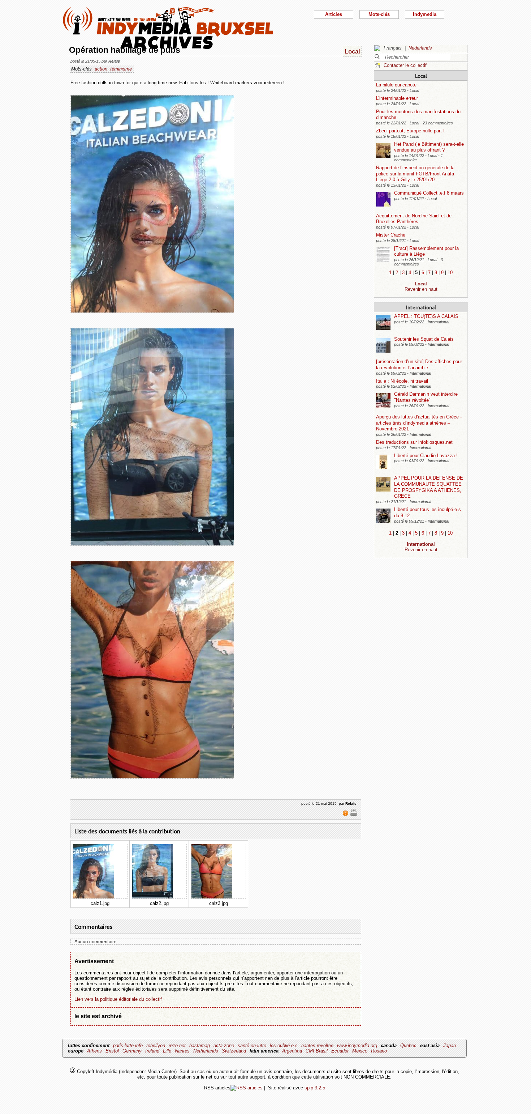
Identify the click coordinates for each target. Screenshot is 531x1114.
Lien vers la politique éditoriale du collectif (118, 999)
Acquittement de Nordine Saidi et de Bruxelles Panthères (414, 219)
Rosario (379, 1051)
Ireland (152, 1051)
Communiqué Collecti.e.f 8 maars (429, 193)
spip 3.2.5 (315, 1087)
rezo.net (177, 1045)
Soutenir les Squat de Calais (424, 339)
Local (421, 75)
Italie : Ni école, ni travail (402, 381)
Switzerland (234, 1051)
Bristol (112, 1051)
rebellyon (155, 1045)
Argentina (292, 1051)
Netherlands (205, 1051)
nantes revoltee (317, 1045)
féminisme (121, 69)
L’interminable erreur (397, 98)
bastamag (199, 1045)
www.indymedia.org (357, 1045)
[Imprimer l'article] (354, 814)
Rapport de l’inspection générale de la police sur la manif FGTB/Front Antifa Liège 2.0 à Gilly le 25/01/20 (415, 173)
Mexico (359, 1051)
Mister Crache (390, 235)
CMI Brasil (317, 1051)
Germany (132, 1051)
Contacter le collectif (405, 65)
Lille (167, 1051)
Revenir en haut (421, 289)
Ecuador (340, 1051)
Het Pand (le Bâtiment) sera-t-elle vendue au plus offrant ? (429, 147)
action (101, 69)
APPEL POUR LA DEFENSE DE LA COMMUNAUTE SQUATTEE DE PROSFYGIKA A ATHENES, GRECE (428, 487)
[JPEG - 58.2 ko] (152, 897)
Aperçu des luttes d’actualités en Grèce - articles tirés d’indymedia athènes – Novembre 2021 (419, 422)
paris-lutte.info (128, 1045)
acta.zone (223, 1045)
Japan (449, 1045)
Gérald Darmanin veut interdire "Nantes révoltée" (426, 397)
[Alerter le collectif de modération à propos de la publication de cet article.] (346, 814)
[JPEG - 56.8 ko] (93, 897)
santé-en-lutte (252, 1045)
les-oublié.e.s (284, 1045)
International (421, 307)
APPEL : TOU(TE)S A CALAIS (426, 316)
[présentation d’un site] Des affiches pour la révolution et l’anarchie (419, 364)
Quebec (408, 1045)
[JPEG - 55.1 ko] (211, 897)
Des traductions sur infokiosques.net (414, 442)
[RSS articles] (246, 1087)
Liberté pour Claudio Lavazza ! (426, 455)
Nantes (182, 1051)
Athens (94, 1051)
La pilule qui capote (396, 85)
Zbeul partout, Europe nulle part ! (410, 130)
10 (450, 272)
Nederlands (420, 48)
